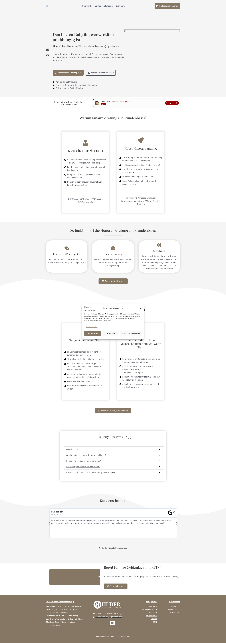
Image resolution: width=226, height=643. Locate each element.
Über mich (86, 6)
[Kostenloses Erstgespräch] (67, 248)
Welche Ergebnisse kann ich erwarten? (83, 466)
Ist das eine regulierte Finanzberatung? (83, 461)
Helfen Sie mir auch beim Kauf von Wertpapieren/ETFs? (90, 472)
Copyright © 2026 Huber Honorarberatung (113, 636)
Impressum (175, 606)
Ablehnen (111, 333)
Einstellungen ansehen (130, 333)
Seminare (120, 6)
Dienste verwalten (91, 327)
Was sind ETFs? (72, 449)
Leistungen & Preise (104, 6)
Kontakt (154, 619)
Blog (155, 622)
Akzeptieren (93, 333)
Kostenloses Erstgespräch (66, 254)
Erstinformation (174, 609)
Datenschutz (175, 612)
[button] (140, 308)
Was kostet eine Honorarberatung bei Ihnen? (86, 455)
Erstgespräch (151, 615)
